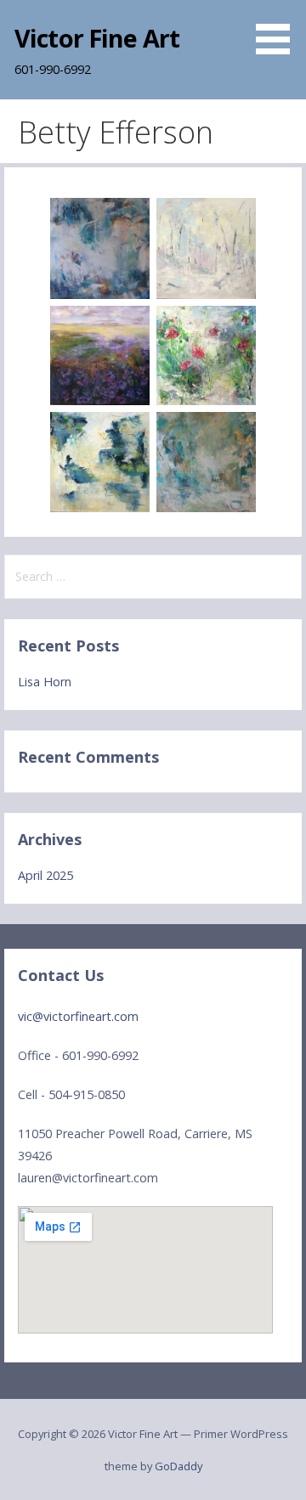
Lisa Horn (44, 682)
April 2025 (45, 875)
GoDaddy (178, 1466)
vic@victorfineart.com (78, 1016)
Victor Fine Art (96, 37)
